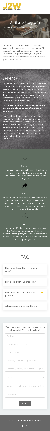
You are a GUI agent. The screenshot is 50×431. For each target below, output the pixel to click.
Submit (25, 403)
